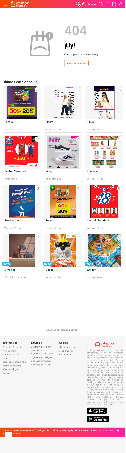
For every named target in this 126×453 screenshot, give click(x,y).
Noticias (6, 373)
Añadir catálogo (10, 369)
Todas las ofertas (11, 354)
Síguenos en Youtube (41, 361)
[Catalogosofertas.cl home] (20, 4)
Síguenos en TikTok (40, 364)
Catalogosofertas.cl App (14, 362)
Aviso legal (66, 430)
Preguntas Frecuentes (13, 347)
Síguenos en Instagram (42, 357)
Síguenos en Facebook (42, 353)
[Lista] (114, 4)
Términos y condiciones (84, 430)
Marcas (6, 358)
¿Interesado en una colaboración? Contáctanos (68, 351)
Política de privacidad (107, 430)
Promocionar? (9, 351)
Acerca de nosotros (12, 365)
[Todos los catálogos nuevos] (36, 82)
